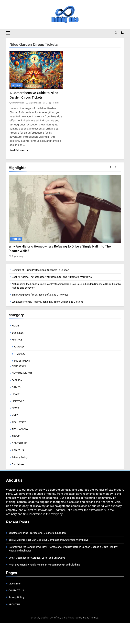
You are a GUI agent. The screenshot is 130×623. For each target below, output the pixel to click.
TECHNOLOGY (20, 429)
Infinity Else (18, 102)
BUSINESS (18, 332)
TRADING (19, 353)
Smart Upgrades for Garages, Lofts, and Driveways (40, 294)
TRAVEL (16, 436)
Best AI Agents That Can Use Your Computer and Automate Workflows (52, 276)
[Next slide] (115, 167)
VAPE (15, 415)
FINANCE (17, 339)
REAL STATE (19, 422)
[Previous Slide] (110, 167)
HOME (15, 325)
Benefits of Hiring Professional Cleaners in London (40, 270)
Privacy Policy (20, 457)
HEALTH (16, 394)
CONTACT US (19, 443)
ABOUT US (18, 450)
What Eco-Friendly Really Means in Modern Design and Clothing (47, 301)
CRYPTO (19, 346)
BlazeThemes (90, 617)
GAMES (16, 387)
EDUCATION (19, 366)
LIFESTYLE (16, 85)
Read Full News (17, 150)
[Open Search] (116, 32)
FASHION (16, 239)
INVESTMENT (22, 360)
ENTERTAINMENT (22, 373)
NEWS (15, 408)
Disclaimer (18, 464)
